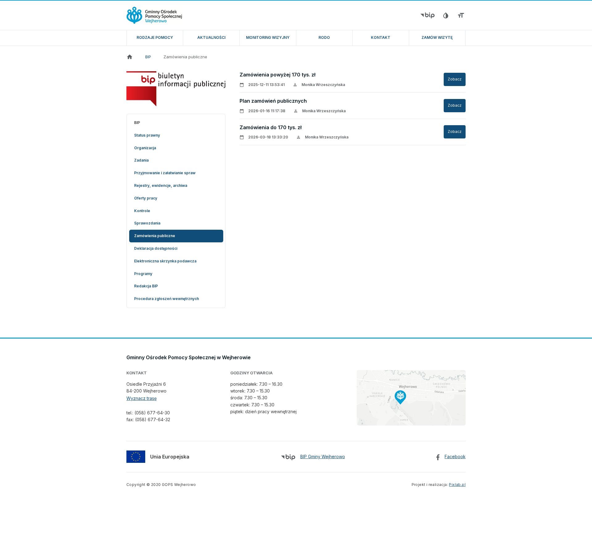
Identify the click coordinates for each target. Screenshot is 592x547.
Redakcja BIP (146, 286)
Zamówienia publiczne (185, 56)
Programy (143, 273)
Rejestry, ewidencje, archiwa (160, 185)
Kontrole (142, 210)
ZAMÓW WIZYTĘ (437, 37)
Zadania (141, 160)
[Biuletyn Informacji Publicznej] (427, 15)
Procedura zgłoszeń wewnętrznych (166, 298)
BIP (148, 56)
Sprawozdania (147, 223)
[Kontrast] (445, 15)
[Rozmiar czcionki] (461, 15)
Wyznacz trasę (141, 398)
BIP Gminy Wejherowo (322, 456)
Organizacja (145, 148)
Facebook (455, 456)
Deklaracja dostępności (155, 248)
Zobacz (455, 79)
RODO (324, 37)
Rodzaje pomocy (155, 37)
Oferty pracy (145, 198)
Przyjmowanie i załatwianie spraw (164, 173)
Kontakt (380, 37)
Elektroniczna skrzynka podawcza (165, 261)
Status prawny (147, 135)
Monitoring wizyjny (268, 37)
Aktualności (211, 37)
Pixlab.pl (457, 484)
